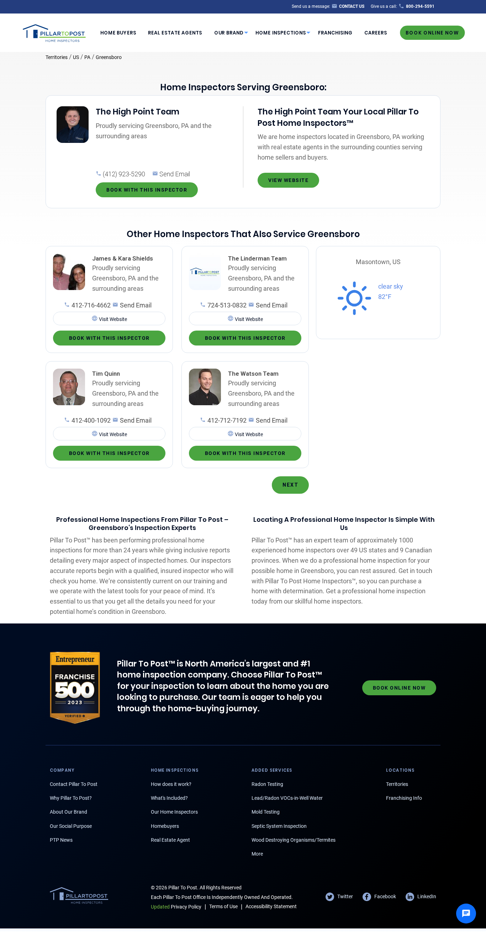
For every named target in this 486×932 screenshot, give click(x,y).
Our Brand (229, 33)
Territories (57, 57)
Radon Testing (267, 784)
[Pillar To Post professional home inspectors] (54, 32)
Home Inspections (280, 33)
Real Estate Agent (170, 840)
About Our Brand (68, 812)
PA (87, 57)
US (76, 57)
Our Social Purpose (71, 826)
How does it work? (171, 784)
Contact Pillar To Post (73, 784)
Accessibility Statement (271, 906)
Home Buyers (118, 33)
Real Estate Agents (175, 33)
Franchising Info (404, 798)
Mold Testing (266, 812)
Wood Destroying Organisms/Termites (294, 840)
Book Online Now (432, 32)
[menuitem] (118, 33)
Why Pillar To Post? (71, 798)
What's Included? (169, 798)
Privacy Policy (176, 907)
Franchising (335, 33)
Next (290, 485)
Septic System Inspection (279, 826)
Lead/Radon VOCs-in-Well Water (287, 798)
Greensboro (109, 57)
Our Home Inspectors (174, 812)
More (257, 854)
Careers (375, 33)
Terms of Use (223, 906)
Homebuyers (165, 826)
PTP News (61, 840)
